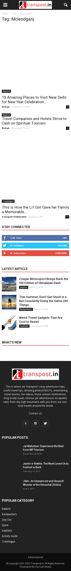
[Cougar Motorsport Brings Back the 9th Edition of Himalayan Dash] (9, 284)
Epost (5, 525)
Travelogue (8, 201)
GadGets (24, 326)
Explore (6, 91)
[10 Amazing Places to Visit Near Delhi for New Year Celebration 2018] (35, 59)
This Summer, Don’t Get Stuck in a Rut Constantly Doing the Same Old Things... (43, 301)
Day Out (7, 519)
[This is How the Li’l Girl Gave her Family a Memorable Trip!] (35, 169)
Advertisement (35, 557)
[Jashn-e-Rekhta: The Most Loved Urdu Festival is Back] (11, 471)
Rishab (5, 106)
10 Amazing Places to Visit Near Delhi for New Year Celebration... (34, 99)
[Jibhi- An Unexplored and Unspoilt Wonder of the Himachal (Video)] (11, 488)
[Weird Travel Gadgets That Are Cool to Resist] (9, 323)
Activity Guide (10, 536)
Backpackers (26, 309)
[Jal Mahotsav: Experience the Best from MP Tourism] (11, 453)
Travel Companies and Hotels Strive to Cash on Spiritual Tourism (34, 120)
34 (67, 217)
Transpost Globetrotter (14, 216)
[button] (66, 5)
